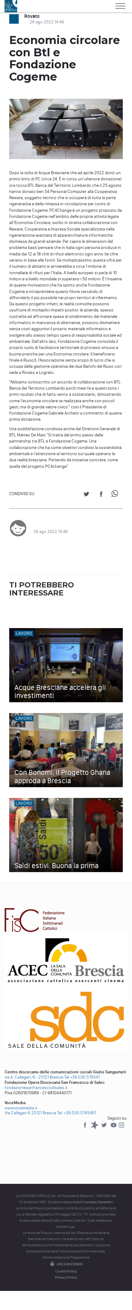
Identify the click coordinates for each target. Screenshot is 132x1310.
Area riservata (70, 1264)
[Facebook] (85, 1128)
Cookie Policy (66, 1271)
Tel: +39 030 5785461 (76, 1113)
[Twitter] (104, 1128)
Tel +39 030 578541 (82, 1077)
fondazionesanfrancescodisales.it (36, 1087)
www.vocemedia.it (21, 1108)
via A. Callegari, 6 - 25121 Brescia (34, 1077)
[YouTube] (114, 1128)
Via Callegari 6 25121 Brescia (30, 1113)
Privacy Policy (66, 1277)
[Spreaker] (95, 1128)
